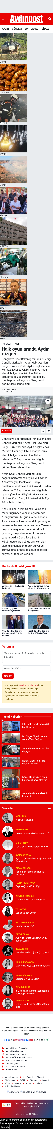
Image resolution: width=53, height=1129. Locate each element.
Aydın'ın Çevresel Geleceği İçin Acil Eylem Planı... (33, 860)
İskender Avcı (22, 934)
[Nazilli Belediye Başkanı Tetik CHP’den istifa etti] (39, 622)
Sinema (17, 1083)
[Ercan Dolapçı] (7, 871)
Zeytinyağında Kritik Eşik (28, 886)
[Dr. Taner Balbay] (7, 924)
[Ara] (49, 19)
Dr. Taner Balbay (24, 922)
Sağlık (22, 1080)
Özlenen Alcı (22, 829)
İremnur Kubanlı (24, 896)
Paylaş (8, 430)
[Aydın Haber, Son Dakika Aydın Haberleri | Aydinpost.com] (26, 19)
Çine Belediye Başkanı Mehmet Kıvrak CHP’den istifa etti (12, 633)
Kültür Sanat (9, 1080)
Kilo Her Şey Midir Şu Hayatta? (30, 899)
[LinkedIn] (26, 1040)
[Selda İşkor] (7, 950)
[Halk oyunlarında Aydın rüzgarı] (26, 411)
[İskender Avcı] (7, 937)
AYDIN (5, 28)
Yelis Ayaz (20, 909)
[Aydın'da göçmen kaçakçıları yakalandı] (13, 599)
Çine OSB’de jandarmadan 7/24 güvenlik (39, 609)
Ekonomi (34, 1080)
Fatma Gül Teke (23, 975)
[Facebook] (6, 1040)
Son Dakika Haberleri (15, 1066)
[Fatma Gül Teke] (7, 977)
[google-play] (28, 1092)
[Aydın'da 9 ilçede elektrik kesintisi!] (13, 577)
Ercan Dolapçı (23, 868)
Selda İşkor (21, 949)
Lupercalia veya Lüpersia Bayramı (32, 965)
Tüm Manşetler (12, 1063)
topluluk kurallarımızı (28, 685)
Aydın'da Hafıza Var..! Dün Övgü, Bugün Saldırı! (31, 939)
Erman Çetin (22, 1000)
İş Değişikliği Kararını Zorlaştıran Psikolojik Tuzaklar (32, 992)
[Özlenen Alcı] (7, 831)
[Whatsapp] (46, 1040)
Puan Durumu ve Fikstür (16, 1060)
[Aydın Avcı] (7, 817)
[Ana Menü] (3, 19)
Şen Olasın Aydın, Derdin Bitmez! (31, 846)
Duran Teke (21, 843)
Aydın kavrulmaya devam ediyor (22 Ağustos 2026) (38, 587)
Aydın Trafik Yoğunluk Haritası (19, 1057)
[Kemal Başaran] (7, 858)
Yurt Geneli (28, 1077)
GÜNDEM (17, 28)
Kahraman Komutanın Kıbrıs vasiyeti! (29, 873)
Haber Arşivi (11, 1069)
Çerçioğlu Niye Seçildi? (27, 979)
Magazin (46, 1080)
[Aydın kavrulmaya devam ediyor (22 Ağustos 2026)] (39, 577)
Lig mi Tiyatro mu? (24, 926)
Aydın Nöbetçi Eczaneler (17, 1048)
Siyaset (40, 1077)
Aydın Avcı (20, 816)
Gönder (8, 676)
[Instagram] (21, 1040)
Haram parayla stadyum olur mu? (32, 833)
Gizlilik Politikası (12, 1086)
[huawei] (41, 1092)
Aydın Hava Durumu (14, 1051)
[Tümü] (49, 808)
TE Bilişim (33, 1114)
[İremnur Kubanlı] (7, 897)
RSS (7, 1105)
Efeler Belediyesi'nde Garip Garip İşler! (32, 1005)
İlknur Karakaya (24, 962)
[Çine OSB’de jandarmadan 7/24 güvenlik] (39, 599)
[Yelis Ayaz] (7, 910)
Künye (28, 1083)
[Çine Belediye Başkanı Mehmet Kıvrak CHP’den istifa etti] (13, 622)
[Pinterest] (16, 1040)
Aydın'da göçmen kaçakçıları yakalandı (11, 609)
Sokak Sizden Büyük (25, 912)
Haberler (6, 344)
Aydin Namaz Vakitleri (16, 1054)
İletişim (38, 1083)
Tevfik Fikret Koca (25, 883)
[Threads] (41, 1040)
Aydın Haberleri (11, 1077)
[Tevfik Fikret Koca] (7, 884)
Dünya (7, 1083)
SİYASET (46, 28)
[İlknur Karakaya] (7, 963)
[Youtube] (31, 1040)
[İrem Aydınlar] (7, 990)
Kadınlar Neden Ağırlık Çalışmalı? (32, 952)
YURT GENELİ (31, 28)
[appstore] (13, 1092)
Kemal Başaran (23, 855)
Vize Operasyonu (24, 819)
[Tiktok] (36, 1040)
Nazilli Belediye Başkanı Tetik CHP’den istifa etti (38, 632)
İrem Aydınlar (22, 987)
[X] (11, 1040)
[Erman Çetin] (7, 1003)
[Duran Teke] (7, 844)
